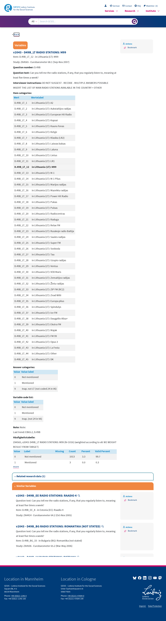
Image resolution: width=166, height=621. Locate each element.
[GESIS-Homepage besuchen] (19, 7)
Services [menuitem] (109, 11)
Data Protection (155, 606)
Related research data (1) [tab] (30, 476)
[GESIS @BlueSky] (135, 577)
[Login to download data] (106, 6)
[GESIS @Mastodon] (160, 577)
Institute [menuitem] (151, 11)
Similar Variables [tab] (26, 486)
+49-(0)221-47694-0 (75, 596)
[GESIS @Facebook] (139, 577)
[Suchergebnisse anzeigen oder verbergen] (134, 21)
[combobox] (83, 21)
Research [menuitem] (130, 11)
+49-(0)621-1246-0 (19, 596)
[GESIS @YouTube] (155, 577)
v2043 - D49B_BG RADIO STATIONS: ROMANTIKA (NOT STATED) (58, 526)
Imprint (142, 606)
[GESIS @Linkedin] (144, 577)
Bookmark (132, 47)
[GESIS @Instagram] (150, 577)
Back (16, 34)
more (16, 466)
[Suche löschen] (129, 21)
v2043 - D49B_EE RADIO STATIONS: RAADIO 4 (46, 496)
